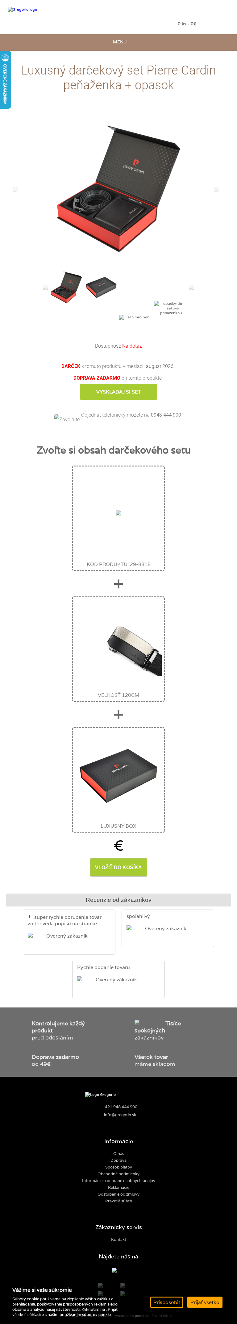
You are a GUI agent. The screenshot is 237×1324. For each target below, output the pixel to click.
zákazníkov (158, 1030)
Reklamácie (118, 1187)
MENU (118, 42)
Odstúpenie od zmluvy (118, 1194)
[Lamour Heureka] (119, 1271)
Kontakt (118, 1239)
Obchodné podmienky (118, 1174)
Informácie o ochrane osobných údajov (118, 1180)
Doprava (118, 1160)
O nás (118, 1153)
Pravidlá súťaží (118, 1201)
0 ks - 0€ (187, 23)
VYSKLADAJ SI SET (118, 392)
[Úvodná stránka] (49, 9)
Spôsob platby (118, 1167)
